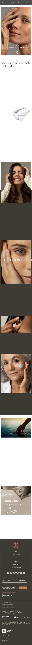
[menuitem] (16, 552)
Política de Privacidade (6, 602)
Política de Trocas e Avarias (7, 604)
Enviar (22, 588)
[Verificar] (6, 617)
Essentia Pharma (6, 637)
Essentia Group (5, 635)
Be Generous (5, 640)
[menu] (16, 561)
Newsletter (4, 578)
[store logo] (15, 2)
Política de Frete (5, 606)
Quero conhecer (7, 535)
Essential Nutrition (6, 639)
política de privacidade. (11, 588)
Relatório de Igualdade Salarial (8, 607)
